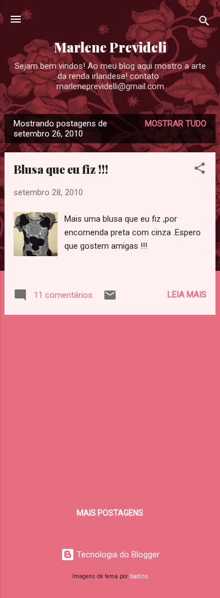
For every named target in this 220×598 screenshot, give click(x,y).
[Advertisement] (110, 403)
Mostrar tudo (175, 123)
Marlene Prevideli (110, 47)
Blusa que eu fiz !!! (61, 169)
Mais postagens (110, 512)
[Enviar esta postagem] (110, 299)
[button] (199, 170)
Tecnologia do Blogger (117, 554)
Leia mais (187, 294)
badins (139, 576)
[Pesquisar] (204, 23)
